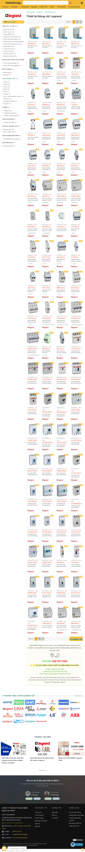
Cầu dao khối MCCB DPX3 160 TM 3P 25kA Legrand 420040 (76, 535)
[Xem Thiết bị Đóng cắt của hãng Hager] (41, 715)
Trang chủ (5, 7)
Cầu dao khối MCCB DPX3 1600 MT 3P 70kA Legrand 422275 (61, 415)
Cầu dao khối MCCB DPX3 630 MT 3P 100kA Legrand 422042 (33, 535)
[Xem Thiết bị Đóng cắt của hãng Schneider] (18, 702)
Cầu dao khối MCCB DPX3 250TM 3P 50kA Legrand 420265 (33, 565)
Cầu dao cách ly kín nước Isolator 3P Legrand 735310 (62, 46)
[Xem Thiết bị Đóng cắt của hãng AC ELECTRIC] (18, 722)
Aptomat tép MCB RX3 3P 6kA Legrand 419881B (32, 168)
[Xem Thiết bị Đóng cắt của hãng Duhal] (41, 702)
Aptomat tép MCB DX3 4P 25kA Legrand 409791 (32, 321)
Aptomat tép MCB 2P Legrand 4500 (46, 351)
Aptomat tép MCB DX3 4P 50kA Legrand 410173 (32, 351)
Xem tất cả (42, 770)
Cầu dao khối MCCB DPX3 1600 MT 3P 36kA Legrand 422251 (75, 476)
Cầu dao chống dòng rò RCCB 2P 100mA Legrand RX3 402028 (47, 229)
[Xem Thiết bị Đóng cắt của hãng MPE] (7, 702)
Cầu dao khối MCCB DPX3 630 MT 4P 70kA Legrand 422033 (47, 474)
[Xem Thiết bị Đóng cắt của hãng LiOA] (18, 709)
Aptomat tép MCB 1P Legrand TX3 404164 (76, 260)
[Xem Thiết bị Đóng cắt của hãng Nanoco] (75, 702)
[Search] (70, 3)
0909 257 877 (16, 831)
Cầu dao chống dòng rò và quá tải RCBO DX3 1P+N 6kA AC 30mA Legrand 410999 (32, 199)
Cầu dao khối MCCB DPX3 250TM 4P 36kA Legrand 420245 (47, 504)
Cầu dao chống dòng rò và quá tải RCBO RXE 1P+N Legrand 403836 (61, 77)
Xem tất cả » (79, 696)
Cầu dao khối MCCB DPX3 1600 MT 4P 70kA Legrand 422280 (46, 445)
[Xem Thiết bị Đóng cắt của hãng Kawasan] (63, 709)
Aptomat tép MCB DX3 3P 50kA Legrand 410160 (75, 321)
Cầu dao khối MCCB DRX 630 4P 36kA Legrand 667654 (62, 596)
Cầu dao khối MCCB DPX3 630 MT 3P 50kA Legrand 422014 (47, 535)
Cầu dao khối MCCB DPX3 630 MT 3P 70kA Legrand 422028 (33, 504)
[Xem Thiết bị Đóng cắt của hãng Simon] (30, 715)
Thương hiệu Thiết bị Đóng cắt (19, 696)
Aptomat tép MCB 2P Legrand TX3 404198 (32, 290)
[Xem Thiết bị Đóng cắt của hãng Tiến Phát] (63, 715)
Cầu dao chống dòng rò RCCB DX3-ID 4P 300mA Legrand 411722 (76, 626)
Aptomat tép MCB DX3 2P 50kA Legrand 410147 (61, 321)
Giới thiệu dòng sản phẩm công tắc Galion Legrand (42, 759)
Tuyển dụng (39, 818)
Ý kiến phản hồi (74, 826)
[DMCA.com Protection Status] (78, 840)
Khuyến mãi (43, 7)
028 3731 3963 (59, 661)
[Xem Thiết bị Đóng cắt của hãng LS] (52, 715)
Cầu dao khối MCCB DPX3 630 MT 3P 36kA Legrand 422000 (62, 535)
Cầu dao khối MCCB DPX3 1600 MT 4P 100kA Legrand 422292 (32, 628)
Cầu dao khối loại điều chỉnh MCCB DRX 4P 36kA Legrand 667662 (32, 596)
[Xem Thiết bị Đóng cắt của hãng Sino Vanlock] (18, 715)
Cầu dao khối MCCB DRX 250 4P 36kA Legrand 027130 (33, 382)
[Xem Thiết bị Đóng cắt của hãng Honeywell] (41, 722)
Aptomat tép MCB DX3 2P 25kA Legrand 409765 (61, 290)
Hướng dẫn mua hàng (76, 815)
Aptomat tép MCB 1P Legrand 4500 (62, 351)
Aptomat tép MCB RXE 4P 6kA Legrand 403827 (46, 138)
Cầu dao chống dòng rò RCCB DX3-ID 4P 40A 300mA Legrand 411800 (47, 626)
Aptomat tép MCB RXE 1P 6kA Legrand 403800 (76, 168)
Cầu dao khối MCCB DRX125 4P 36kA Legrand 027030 (76, 351)
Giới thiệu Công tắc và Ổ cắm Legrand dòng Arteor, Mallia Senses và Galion (12, 760)
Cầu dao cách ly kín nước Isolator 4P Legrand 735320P (33, 77)
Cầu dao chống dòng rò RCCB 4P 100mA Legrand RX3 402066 (61, 199)
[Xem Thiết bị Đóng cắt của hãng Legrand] (7, 709)
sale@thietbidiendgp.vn (20, 834)
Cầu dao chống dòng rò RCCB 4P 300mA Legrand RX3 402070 (47, 199)
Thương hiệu (25, 7)
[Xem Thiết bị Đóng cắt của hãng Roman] (75, 709)
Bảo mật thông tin (41, 821)
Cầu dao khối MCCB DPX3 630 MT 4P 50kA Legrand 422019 (62, 474)
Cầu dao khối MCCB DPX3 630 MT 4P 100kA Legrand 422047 (33, 474)
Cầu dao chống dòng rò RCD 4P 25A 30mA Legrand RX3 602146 (62, 229)
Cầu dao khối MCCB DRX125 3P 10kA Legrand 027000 (76, 77)
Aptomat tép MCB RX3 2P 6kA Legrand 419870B (46, 107)
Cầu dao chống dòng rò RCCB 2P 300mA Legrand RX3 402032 (32, 229)
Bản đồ (37, 826)
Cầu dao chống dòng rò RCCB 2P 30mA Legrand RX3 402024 (61, 107)
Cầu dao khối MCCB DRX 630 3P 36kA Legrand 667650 (76, 596)
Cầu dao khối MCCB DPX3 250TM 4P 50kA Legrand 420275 (76, 413)
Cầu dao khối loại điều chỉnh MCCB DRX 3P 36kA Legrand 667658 (46, 596)
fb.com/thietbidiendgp (19, 838)
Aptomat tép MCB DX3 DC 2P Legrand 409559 (33, 260)
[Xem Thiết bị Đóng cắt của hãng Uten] (52, 709)
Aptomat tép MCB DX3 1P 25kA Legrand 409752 (46, 260)
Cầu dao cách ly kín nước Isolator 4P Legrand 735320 (47, 77)
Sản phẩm (14, 7)
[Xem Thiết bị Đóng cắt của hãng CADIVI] (7, 722)
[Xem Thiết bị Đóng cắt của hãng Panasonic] (63, 702)
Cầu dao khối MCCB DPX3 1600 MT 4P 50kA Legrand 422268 (61, 445)
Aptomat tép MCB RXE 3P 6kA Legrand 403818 (75, 138)
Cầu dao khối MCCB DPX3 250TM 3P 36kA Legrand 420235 (47, 565)
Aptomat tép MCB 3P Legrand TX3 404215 (46, 290)
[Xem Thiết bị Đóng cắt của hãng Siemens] (30, 722)
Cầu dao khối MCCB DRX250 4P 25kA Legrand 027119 (47, 382)
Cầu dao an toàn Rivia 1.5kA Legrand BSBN (33, 138)
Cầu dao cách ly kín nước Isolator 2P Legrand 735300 (76, 46)
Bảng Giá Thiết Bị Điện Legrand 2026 (70, 759)
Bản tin (54, 815)
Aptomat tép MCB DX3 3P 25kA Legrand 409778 (75, 290)
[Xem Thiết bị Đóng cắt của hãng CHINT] (30, 702)
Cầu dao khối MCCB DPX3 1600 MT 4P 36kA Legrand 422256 (75, 443)
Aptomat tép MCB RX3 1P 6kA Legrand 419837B (33, 107)
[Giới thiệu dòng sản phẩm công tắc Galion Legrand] (42, 748)
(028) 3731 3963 (17, 826)
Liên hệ (37, 823)
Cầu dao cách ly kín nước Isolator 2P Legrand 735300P (33, 46)
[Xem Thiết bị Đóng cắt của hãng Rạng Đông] (7, 715)
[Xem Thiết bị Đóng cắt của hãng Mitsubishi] (41, 709)
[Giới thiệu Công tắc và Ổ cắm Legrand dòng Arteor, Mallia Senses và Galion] (14, 748)
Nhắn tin (37, 798)
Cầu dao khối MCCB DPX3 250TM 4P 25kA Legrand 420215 (62, 504)
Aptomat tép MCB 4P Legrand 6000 (75, 229)
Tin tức (51, 7)
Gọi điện (30, 798)
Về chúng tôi (61, 7)
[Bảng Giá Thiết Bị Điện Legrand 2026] (71, 748)
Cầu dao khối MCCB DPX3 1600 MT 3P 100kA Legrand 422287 (76, 506)
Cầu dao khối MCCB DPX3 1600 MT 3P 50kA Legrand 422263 (46, 415)
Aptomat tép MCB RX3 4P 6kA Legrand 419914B (61, 138)
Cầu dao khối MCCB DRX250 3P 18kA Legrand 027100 (62, 382)
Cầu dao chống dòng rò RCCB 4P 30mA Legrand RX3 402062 (76, 199)
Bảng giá (34, 7)
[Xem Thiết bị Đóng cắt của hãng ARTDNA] (30, 709)
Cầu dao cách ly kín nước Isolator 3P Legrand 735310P (47, 46)
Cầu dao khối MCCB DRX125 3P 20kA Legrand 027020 (33, 413)
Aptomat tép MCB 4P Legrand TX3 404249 (61, 260)
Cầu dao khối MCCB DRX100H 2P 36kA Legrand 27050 (76, 565)
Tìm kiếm (55, 818)
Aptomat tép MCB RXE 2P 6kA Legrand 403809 (46, 168)
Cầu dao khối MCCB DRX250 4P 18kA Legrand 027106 (76, 382)
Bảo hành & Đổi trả (75, 823)
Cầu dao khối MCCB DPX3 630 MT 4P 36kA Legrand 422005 (33, 443)
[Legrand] (13, 15)
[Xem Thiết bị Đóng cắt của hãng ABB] (75, 715)
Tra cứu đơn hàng (74, 7)
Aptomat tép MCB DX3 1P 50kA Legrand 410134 (46, 321)
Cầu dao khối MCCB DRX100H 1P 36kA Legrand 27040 (62, 565)
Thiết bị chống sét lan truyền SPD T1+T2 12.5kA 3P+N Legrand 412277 (76, 107)
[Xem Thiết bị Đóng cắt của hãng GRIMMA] (52, 702)
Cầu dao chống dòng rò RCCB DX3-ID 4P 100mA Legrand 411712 (62, 626)
